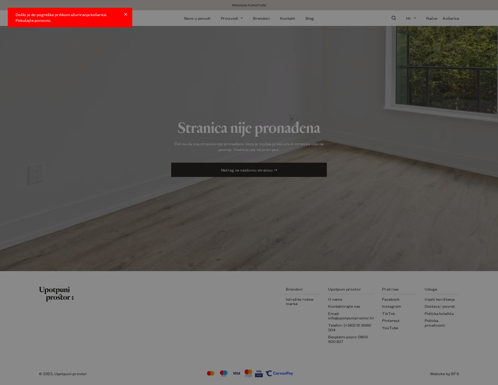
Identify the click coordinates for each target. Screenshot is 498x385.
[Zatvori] (125, 14)
